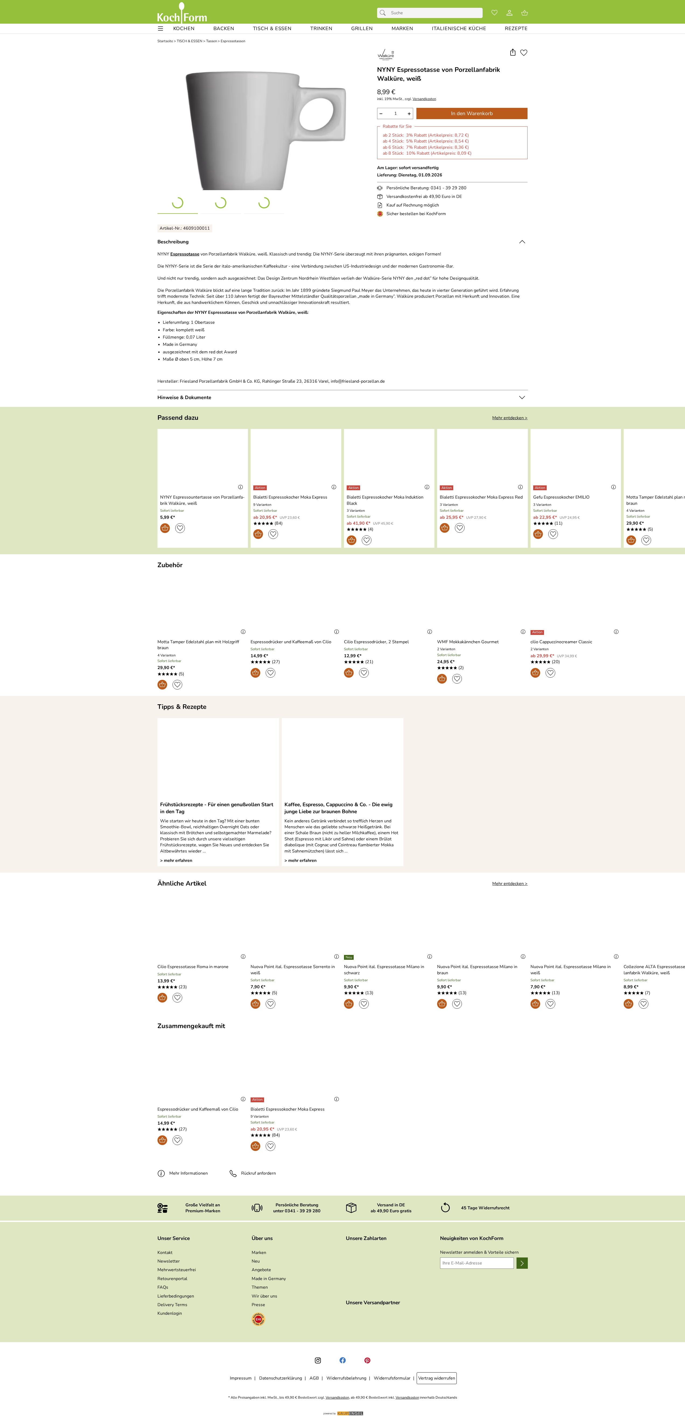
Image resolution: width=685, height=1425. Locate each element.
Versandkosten (424, 99)
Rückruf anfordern (258, 1173)
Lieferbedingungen (175, 1296)
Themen (260, 1287)
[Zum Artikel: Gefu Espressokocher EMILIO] (576, 461)
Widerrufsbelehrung (346, 1378)
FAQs (162, 1287)
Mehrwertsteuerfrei (176, 1270)
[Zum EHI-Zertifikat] (381, 214)
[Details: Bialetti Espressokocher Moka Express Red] (447, 487)
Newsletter (168, 1261)
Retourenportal (172, 1279)
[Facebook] (342, 1360)
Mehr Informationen (188, 1173)
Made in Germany (269, 1279)
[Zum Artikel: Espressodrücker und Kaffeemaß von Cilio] (296, 605)
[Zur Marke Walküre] (386, 54)
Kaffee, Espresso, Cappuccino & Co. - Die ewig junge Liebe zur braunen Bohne (338, 808)
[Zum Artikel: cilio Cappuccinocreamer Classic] (576, 605)
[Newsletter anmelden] (522, 1263)
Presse (258, 1305)
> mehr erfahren (176, 860)
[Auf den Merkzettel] (524, 52)
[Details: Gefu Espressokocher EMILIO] (540, 487)
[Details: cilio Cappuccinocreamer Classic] (538, 632)
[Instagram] (317, 1360)
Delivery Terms (172, 1305)
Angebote (261, 1270)
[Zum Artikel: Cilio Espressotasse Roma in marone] (202, 930)
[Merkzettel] (494, 13)
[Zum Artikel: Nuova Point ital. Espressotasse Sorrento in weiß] (296, 930)
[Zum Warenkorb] (524, 13)
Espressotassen (233, 41)
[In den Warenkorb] (165, 528)
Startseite (165, 41)
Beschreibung (173, 242)
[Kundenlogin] (509, 13)
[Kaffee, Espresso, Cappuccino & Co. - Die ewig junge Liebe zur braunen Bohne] (342, 759)
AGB (314, 1378)
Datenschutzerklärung (280, 1378)
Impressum (241, 1378)
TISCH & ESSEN (189, 41)
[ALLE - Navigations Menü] (160, 29)
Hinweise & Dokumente (184, 397)
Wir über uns (264, 1296)
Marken (259, 1253)
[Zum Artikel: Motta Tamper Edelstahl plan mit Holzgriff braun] (202, 605)
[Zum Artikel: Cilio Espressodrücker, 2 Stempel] (389, 605)
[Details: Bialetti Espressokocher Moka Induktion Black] (354, 487)
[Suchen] (384, 13)
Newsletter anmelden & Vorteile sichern (479, 1252)
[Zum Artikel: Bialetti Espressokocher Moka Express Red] (482, 461)
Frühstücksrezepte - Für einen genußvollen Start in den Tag (216, 808)
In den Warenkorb (472, 113)
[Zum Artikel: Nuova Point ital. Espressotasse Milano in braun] (482, 930)
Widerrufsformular (392, 1378)
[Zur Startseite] (182, 13)
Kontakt (165, 1253)
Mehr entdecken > (510, 418)
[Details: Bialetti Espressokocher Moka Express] (260, 487)
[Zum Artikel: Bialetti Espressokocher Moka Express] (296, 461)
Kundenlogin (169, 1313)
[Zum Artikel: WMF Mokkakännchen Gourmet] (482, 605)
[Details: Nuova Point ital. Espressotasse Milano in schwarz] (349, 957)
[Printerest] (367, 1360)
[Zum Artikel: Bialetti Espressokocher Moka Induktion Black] (389, 461)
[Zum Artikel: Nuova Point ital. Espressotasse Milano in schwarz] (389, 930)
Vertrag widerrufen (436, 1378)
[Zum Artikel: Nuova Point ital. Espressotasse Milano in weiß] (576, 930)
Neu (256, 1261)
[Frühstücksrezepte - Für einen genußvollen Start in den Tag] (218, 759)
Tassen (211, 41)
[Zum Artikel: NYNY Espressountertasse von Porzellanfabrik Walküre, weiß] (202, 461)
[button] (513, 52)
